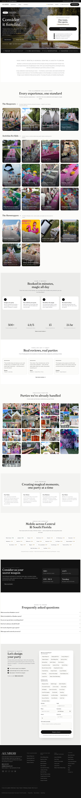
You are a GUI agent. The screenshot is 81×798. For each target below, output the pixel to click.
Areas (19, 4)
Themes (56, 4)
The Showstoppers (11, 215)
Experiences (13, 4)
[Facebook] (6, 771)
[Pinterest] (15, 771)
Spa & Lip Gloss (43, 759)
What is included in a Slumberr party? (11, 616)
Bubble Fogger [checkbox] (53, 683)
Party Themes (71, 759)
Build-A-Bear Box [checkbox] (62, 683)
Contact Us (70, 772)
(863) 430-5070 (76, 1)
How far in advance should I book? (10, 624)
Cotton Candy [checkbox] (55, 686)
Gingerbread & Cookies (45, 776)
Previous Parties (71, 763)
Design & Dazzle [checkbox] (54, 670)
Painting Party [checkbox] (44, 662)
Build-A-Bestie (43, 763)
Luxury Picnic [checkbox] (44, 676)
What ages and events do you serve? (11, 631)
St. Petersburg (25, 787)
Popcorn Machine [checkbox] (45, 698)
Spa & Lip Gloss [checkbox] (64, 659)
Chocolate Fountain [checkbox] (46, 686)
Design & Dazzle (43, 780)
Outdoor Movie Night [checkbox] (53, 673)
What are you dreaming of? (46, 653)
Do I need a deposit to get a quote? (10, 627)
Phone (42, 708)
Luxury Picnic (56, 765)
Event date (59, 708)
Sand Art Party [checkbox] (64, 665)
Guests (42, 714)
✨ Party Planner (49, 4)
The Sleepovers (10, 104)
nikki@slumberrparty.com (7, 766)
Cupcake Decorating (44, 767)
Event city (59, 714)
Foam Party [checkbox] (44, 673)
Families (5, 12)
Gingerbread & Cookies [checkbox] (58, 667)
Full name (43, 703)
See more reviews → (41, 377)
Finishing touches (44, 681)
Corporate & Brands (72, 761)
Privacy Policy (30, 792)
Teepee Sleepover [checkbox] (45, 656)
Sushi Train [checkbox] (62, 698)
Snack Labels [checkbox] (63, 686)
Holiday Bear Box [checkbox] (45, 695)
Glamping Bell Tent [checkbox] (55, 656)
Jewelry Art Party (43, 769)
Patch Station (43, 765)
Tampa (17, 787)
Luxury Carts (56, 763)
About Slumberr (71, 755)
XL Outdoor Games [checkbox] (45, 700)
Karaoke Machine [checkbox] (63, 695)
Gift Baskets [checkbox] (44, 689)
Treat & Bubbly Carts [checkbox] (64, 673)
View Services (75, 4)
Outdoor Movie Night (58, 761)
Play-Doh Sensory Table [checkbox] (46, 667)
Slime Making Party (44, 757)
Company (26, 4)
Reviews (69, 765)
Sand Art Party (43, 772)
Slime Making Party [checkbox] (54, 659)
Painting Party (43, 761)
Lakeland (9, 787)
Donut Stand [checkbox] (61, 689)
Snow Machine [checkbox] (54, 698)
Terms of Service (36, 792)
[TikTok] (9, 771)
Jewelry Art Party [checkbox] (56, 665)
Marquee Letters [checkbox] (45, 683)
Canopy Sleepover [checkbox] (64, 656)
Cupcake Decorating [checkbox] (46, 665)
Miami (33, 787)
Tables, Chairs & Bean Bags (59, 767)
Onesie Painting (43, 778)
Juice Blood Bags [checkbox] (54, 695)
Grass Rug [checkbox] (62, 692)
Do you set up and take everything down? (12, 620)
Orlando (20, 787)
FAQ (69, 769)
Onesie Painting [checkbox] (45, 670)
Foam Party (56, 759)
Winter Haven (13, 787)
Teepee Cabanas (30, 762)
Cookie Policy (43, 792)
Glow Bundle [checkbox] (54, 692)
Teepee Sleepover (30, 756)
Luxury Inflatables (57, 757)
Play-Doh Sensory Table (45, 774)
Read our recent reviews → (40, 331)
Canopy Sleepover (30, 760)
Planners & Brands (12, 12)
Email (58, 703)
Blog (69, 767)
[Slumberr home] (5, 4)
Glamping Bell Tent (30, 758)
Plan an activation (8, 584)
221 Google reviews (13, 1)
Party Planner (70, 757)
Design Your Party (20, 39)
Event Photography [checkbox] (46, 692)
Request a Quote (56, 732)
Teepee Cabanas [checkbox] (45, 659)
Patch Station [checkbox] (61, 662)
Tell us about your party (45, 721)
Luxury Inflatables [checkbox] (62, 670)
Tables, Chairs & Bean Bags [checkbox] (55, 676)
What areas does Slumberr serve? (10, 612)
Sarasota (29, 787)
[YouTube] (12, 771)
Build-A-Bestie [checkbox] (53, 662)
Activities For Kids (11, 136)
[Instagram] (3, 771)
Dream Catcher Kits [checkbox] (53, 689)
